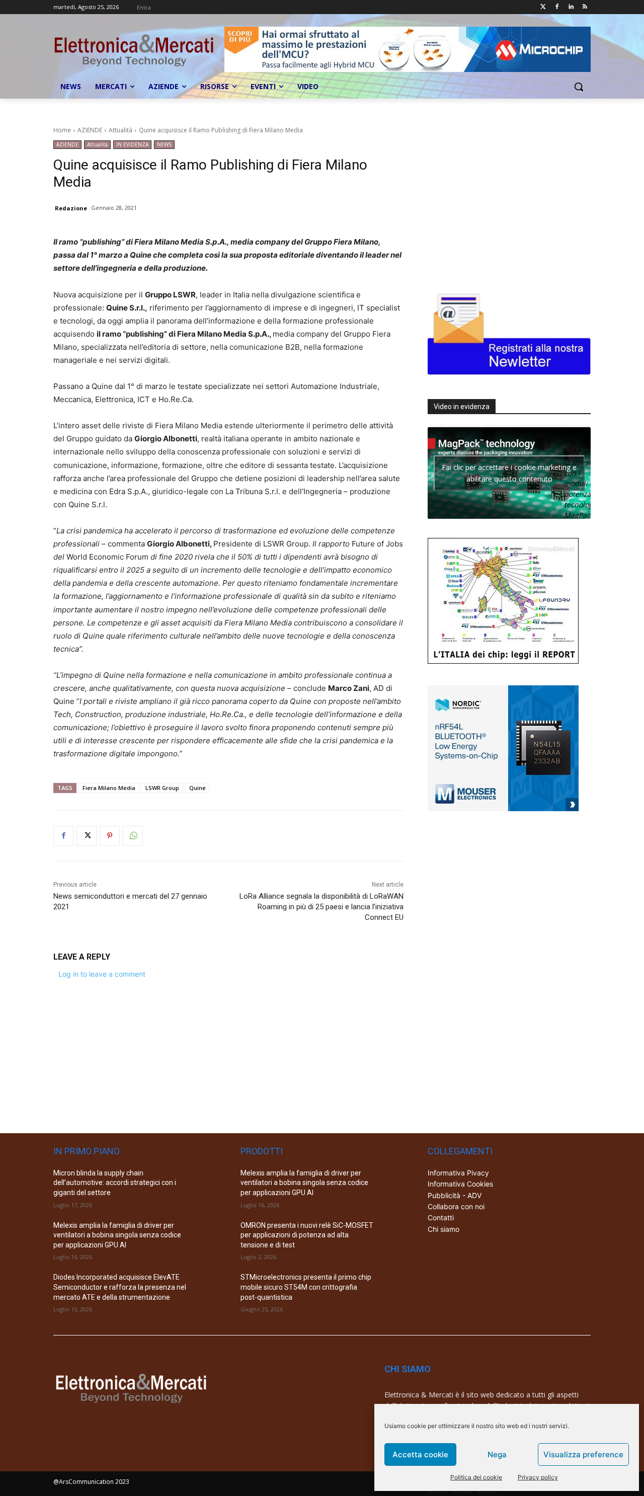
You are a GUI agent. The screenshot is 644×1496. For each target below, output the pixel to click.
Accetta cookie (420, 1454)
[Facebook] (557, 7)
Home (62, 130)
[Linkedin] (571, 7)
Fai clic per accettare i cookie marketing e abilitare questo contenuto (509, 473)
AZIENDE (89, 130)
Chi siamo (443, 1229)
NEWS (164, 144)
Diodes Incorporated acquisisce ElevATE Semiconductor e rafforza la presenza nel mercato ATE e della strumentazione (119, 1287)
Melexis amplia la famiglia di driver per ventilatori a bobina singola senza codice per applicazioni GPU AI (117, 1235)
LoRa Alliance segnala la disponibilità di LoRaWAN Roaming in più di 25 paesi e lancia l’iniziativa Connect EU (321, 907)
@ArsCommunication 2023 (91, 1481)
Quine (197, 788)
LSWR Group (162, 788)
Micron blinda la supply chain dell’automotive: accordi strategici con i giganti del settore (114, 1183)
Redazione (71, 208)
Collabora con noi (456, 1206)
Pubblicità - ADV (454, 1195)
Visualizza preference (583, 1454)
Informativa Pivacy (458, 1172)
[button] (579, 86)
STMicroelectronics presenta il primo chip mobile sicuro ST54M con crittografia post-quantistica (305, 1287)
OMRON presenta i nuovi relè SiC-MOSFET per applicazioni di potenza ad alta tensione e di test (306, 1235)
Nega (497, 1454)
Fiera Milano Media (109, 788)
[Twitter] (543, 7)
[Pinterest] (110, 836)
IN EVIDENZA (132, 144)
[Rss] (585, 7)
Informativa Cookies (460, 1183)
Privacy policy (538, 1477)
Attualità (120, 130)
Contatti (441, 1217)
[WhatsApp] (133, 836)
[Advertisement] (503, 203)
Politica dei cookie (476, 1477)
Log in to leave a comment (101, 974)
